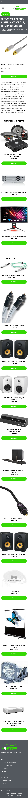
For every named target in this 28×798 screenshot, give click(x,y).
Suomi (4, 2)
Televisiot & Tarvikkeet (13, 64)
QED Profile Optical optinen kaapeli (14, 518)
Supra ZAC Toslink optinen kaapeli (14, 325)
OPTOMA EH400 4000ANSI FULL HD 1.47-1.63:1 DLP (14, 192)
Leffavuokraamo (8, 765)
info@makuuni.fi (23, 2)
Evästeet (19, 793)
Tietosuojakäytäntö (11, 795)
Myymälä (5, 14)
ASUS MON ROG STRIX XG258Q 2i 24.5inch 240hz (14, 236)
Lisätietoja (14, 76)
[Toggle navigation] (3, 8)
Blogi (5, 771)
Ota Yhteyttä (13, 793)
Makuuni (6, 768)
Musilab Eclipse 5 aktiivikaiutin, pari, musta (14, 361)
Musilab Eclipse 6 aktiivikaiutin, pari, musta (14, 554)
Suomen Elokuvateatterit (10, 762)
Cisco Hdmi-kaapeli (14, 591)
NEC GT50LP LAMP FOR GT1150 (14, 686)
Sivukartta (19, 795)
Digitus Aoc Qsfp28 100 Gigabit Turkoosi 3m (14, 275)
